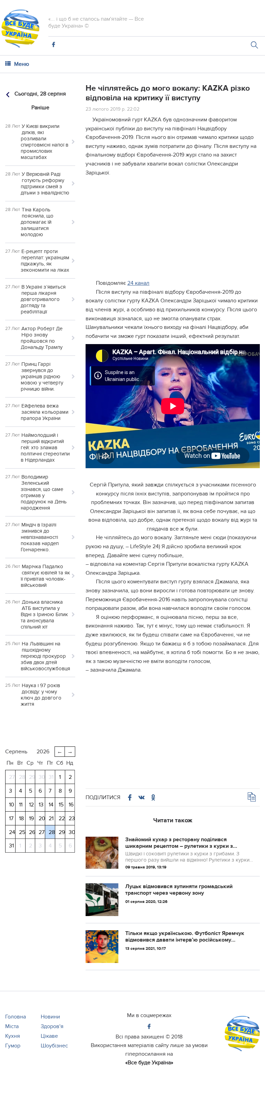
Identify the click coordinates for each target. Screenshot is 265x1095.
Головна (15, 1016)
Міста (12, 1026)
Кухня (12, 1036)
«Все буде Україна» (149, 1062)
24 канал (138, 283)
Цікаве (49, 1036)
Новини (50, 1016)
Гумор (12, 1045)
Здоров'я (52, 1026)
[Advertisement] (173, 230)
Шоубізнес (54, 1045)
